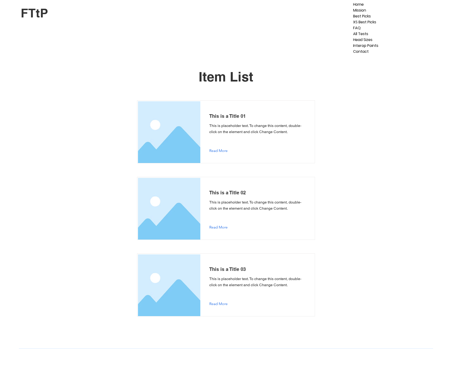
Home (358, 4)
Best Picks (362, 16)
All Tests (360, 34)
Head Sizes (362, 39)
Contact (361, 51)
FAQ (357, 28)
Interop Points (365, 45)
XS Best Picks (364, 22)
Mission (359, 10)
